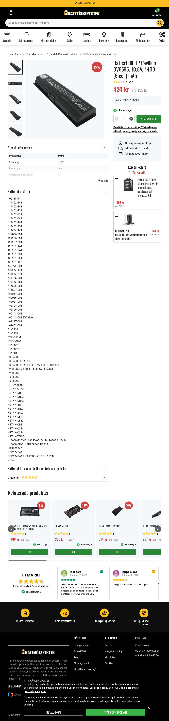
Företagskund (81, 663)
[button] (158, 582)
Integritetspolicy (113, 651)
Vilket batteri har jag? (85, 669)
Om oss (109, 645)
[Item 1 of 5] (64, 99)
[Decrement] (117, 119)
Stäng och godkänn (115, 712)
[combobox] (84, 23)
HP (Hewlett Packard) (56, 54)
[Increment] (131, 119)
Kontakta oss (142, 645)
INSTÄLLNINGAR (54, 712)
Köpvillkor (110, 657)
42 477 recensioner (38, 586)
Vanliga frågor (82, 645)
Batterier (20, 54)
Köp (30, 552)
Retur (77, 657)
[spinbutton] (124, 119)
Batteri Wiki (80, 651)
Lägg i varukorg (149, 119)
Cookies (109, 663)
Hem (10, 54)
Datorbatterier (35, 54)
